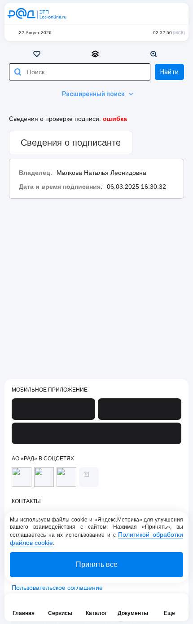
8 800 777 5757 (140, 13)
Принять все (97, 564)
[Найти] (17, 71)
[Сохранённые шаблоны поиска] (155, 54)
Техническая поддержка (158, 13)
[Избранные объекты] (38, 54)
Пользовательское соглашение (57, 587)
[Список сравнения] (96, 54)
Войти (176, 13)
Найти (169, 72)
